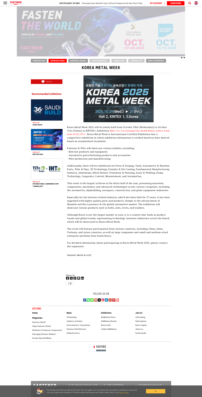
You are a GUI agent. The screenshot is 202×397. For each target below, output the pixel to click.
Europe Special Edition (41, 338)
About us (139, 329)
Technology (72, 317)
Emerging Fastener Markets (44, 334)
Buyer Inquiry (141, 325)
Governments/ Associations (78, 325)
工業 (70, 283)
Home (35, 313)
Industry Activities (74, 321)
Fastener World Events (76, 329)
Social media (140, 333)
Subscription (140, 321)
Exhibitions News (57, 60)
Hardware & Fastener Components (47, 330)
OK (156, 391)
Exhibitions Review (78, 60)
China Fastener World (41, 326)
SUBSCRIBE (175, 3)
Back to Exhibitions (156, 60)
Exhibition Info (39, 60)
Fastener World (38, 322)
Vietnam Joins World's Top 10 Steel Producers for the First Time (112, 3)
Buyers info (106, 325)
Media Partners (73, 333)
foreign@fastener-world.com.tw (150, 385)
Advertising (140, 317)
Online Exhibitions (109, 329)
